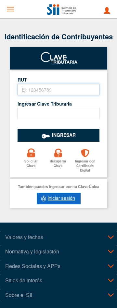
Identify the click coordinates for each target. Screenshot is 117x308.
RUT (22, 79)
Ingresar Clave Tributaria (45, 103)
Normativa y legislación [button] (32, 251)
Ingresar (64, 135)
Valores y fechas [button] (24, 237)
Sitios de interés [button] (23, 280)
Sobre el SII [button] (18, 295)
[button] (31, 161)
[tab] (58, 237)
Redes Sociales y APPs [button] (32, 266)
